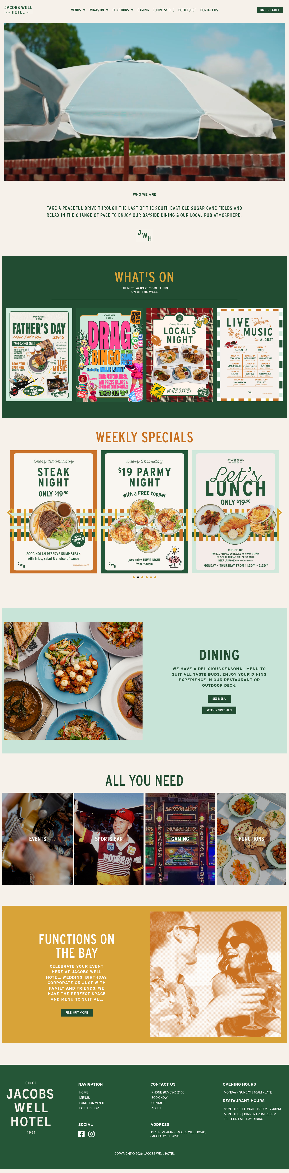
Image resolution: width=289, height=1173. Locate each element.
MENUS (76, 10)
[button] (9, 512)
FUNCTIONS (120, 10)
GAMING (143, 10)
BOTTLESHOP (187, 10)
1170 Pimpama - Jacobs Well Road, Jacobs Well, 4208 (178, 1134)
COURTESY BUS (163, 10)
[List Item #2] (93, 1134)
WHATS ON (96, 10)
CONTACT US (209, 10)
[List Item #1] (83, 1134)
